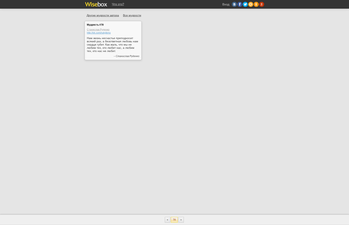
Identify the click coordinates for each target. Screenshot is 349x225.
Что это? (118, 4)
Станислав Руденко (98, 29)
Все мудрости (132, 15)
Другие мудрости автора (103, 15)
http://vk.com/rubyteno (99, 32)
